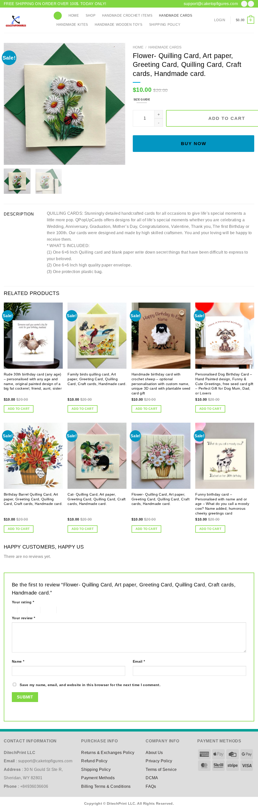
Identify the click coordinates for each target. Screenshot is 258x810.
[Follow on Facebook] (244, 4)
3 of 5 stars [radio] (33, 610)
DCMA (152, 778)
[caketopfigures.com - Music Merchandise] (25, 20)
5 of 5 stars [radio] (65, 610)
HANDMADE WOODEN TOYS (119, 24)
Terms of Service (161, 769)
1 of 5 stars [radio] (13, 610)
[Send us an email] (251, 4)
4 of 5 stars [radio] (47, 610)
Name (18, 661)
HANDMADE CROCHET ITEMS (127, 15)
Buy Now (193, 143)
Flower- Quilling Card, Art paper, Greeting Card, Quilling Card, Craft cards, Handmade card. (160, 499)
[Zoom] (10, 159)
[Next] (116, 104)
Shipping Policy (165, 24)
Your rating (23, 602)
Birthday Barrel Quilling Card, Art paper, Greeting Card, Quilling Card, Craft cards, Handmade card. (33, 499)
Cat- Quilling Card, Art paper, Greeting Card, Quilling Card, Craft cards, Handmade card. (96, 499)
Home (74, 15)
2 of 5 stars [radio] (21, 610)
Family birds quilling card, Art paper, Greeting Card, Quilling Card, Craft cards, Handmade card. (97, 379)
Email (139, 661)
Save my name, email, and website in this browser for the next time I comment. (90, 685)
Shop (91, 15)
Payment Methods (98, 778)
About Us (154, 752)
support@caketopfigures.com (211, 4)
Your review (23, 618)
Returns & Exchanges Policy (107, 752)
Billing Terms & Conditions (106, 786)
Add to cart (19, 408)
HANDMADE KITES (72, 24)
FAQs (151, 786)
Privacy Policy (159, 761)
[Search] (58, 16)
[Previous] (12, 104)
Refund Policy (94, 761)
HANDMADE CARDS (175, 15)
